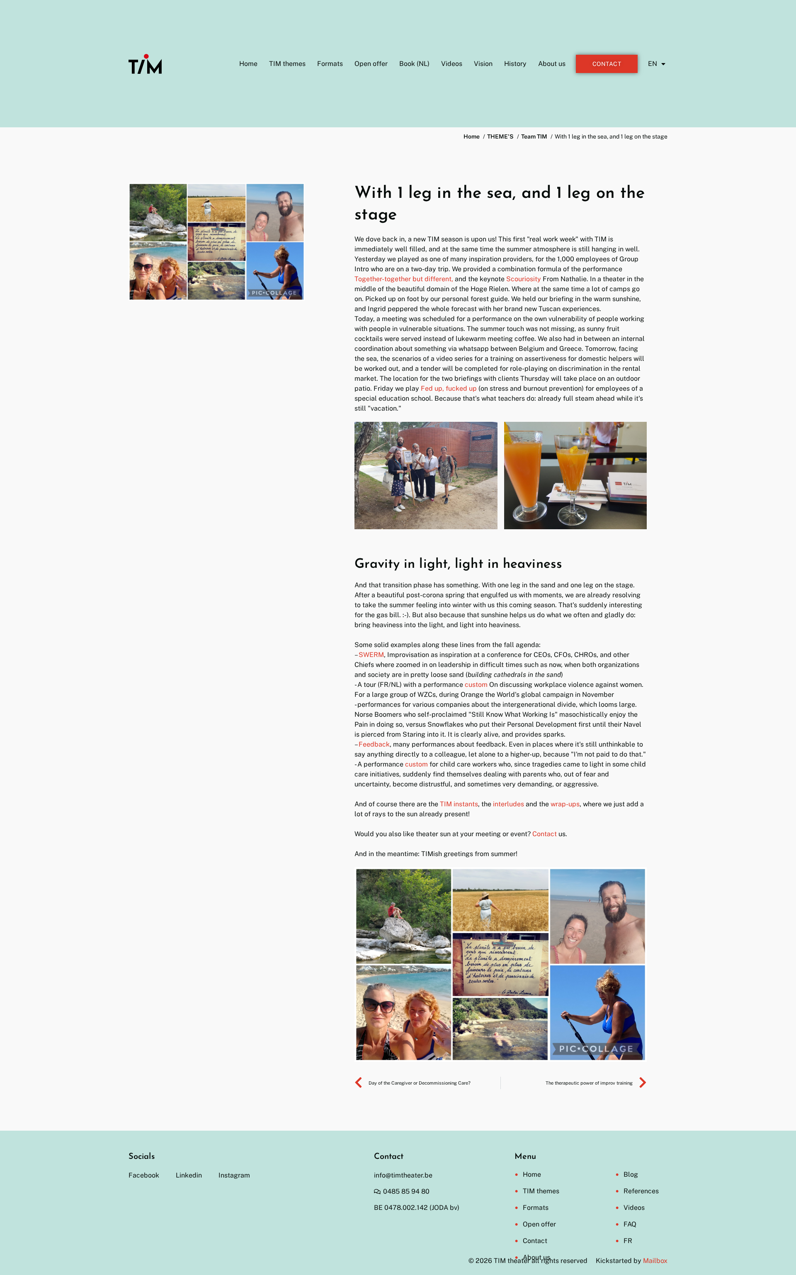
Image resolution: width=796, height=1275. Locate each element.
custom (476, 685)
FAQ (630, 1224)
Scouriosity (524, 279)
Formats (330, 64)
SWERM (371, 655)
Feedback (374, 744)
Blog (631, 1174)
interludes (509, 804)
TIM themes (287, 64)
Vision (483, 64)
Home (248, 64)
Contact (544, 834)
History (515, 64)
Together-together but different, (403, 279)
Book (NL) (414, 64)
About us (551, 64)
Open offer (371, 64)
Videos (451, 64)
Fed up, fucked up (449, 388)
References (641, 1191)
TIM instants (459, 804)
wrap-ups (565, 804)
